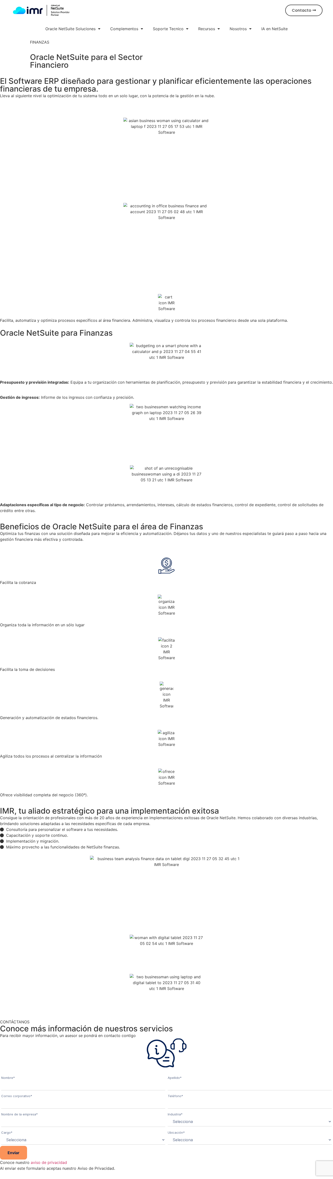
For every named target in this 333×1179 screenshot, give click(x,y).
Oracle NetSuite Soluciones (70, 28)
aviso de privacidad (49, 1162)
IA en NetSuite (274, 28)
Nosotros (238, 28)
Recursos (206, 28)
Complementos (124, 28)
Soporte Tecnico (168, 28)
